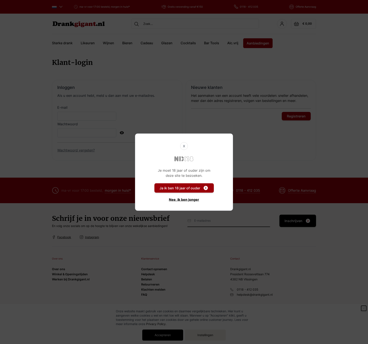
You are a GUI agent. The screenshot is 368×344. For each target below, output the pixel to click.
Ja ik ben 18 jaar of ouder (180, 188)
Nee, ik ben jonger (184, 199)
